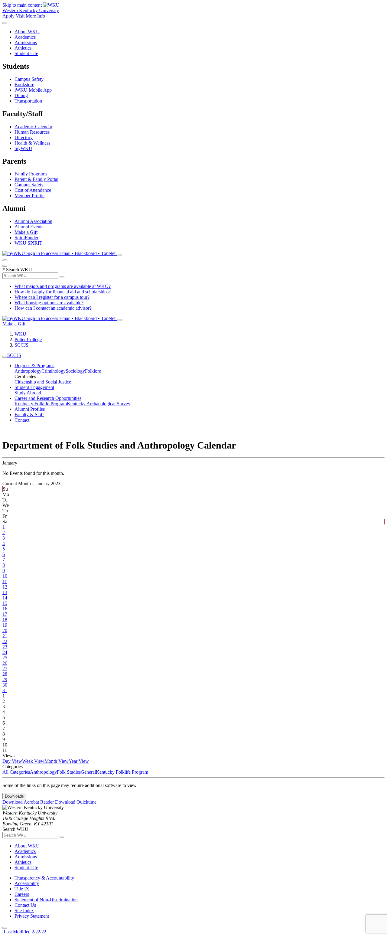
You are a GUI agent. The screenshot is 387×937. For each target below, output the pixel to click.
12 (4, 586)
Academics (25, 37)
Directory (24, 137)
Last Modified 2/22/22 (24, 931)
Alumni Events (29, 226)
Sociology (75, 371)
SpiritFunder (26, 237)
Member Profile (29, 195)
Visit (20, 15)
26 (4, 663)
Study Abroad (28, 392)
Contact (22, 420)
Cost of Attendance (33, 190)
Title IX (22, 888)
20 (4, 630)
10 (4, 576)
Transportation (28, 100)
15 (4, 603)
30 (4, 684)
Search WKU (17, 269)
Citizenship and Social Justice (43, 381)
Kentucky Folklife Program (41, 403)
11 (4, 581)
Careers (22, 894)
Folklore (93, 371)
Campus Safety (29, 79)
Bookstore (24, 84)
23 (4, 646)
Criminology (53, 371)
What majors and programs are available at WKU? (63, 286)
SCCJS (21, 345)
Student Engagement (34, 387)
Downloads (14, 796)
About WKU (27, 31)
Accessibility (27, 883)
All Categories (16, 772)
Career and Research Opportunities (48, 398)
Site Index (24, 910)
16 (4, 608)
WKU (20, 334)
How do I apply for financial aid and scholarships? (63, 291)
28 (4, 674)
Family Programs (31, 173)
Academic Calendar (33, 126)
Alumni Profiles (30, 409)
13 (4, 592)
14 (4, 597)
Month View (56, 761)
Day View (12, 761)
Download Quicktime (75, 802)
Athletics (23, 48)
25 (4, 657)
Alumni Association (33, 221)
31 (4, 690)
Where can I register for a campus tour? (52, 297)
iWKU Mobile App (33, 90)
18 (4, 619)
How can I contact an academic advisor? (53, 308)
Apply (8, 15)
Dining (21, 95)
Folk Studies (69, 772)
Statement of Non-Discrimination (46, 899)
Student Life (26, 53)
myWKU (23, 148)
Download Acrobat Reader (28, 802)
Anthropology (28, 371)
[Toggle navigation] (4, 357)
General (88, 772)
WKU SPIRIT (28, 243)
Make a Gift (26, 232)
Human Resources (32, 132)
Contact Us (25, 905)
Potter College (28, 339)
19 (4, 625)
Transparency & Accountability (44, 877)
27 (4, 668)
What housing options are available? (49, 302)
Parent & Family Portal (36, 179)
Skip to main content (22, 5)
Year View (79, 761)
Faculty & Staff (29, 414)
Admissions (26, 42)
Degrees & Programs (34, 365)
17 (4, 614)
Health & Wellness (32, 142)
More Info (35, 15)
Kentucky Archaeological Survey (98, 403)
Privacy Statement (32, 916)
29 (4, 679)
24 (4, 652)
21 (4, 635)
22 (4, 641)
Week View (33, 761)
